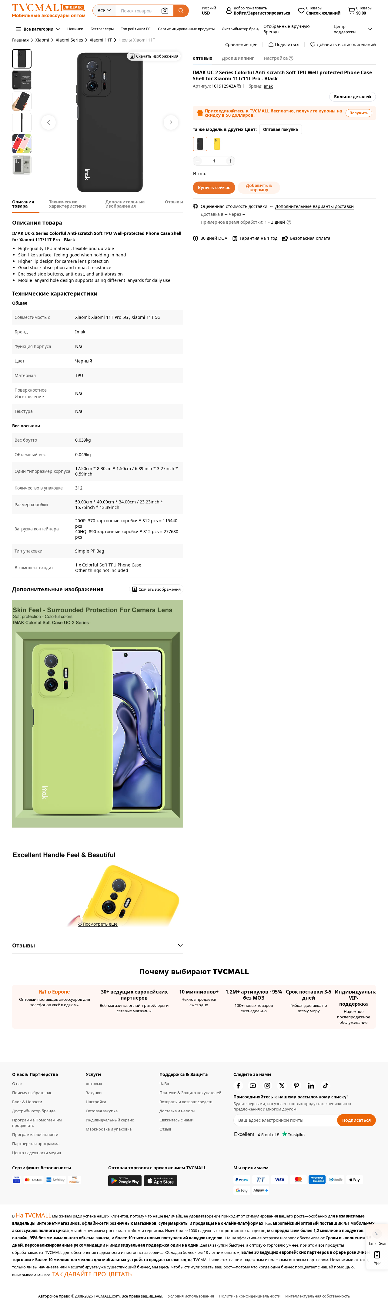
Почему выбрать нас (32, 1092)
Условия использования (191, 1296)
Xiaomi (42, 40)
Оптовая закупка (102, 1111)
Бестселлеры (102, 29)
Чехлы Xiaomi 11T (137, 40)
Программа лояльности (35, 1134)
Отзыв (165, 1129)
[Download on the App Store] (160, 1180)
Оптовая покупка (280, 129)
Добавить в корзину (259, 187)
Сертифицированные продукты (186, 29)
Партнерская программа (35, 1143)
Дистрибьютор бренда (242, 29)
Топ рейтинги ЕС (136, 29)
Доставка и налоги (177, 1111)
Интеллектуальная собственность (317, 1296)
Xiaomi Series (69, 40)
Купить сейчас (214, 187)
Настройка (96, 1101)
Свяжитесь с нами (176, 1120)
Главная (20, 40)
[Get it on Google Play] (125, 1180)
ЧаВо (164, 1083)
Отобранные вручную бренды (286, 29)
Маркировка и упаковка (109, 1129)
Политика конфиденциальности (249, 1296)
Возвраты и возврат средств (185, 1101)
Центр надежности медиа (36, 1152)
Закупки (94, 1092)
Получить (359, 112)
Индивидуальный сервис (110, 1120)
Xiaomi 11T (101, 40)
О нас (17, 1083)
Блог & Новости (27, 1101)
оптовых (94, 1083)
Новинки (75, 29)
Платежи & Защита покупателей (190, 1092)
